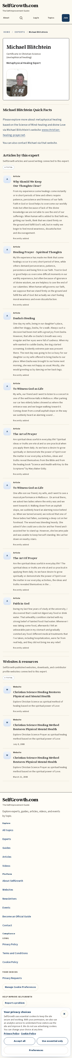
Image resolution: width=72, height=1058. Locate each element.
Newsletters (9, 899)
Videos (6, 866)
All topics (7, 830)
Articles (6, 857)
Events (6, 908)
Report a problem (15, 1003)
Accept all (19, 1041)
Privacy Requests (12, 978)
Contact (7, 925)
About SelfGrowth (12, 881)
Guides (6, 848)
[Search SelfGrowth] (21, 18)
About (6, 17)
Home (6, 32)
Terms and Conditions (15, 953)
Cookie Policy (10, 962)
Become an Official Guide (16, 916)
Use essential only (52, 1041)
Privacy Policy (10, 944)
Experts (20, 32)
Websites (7, 890)
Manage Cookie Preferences (20, 987)
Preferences (36, 1050)
